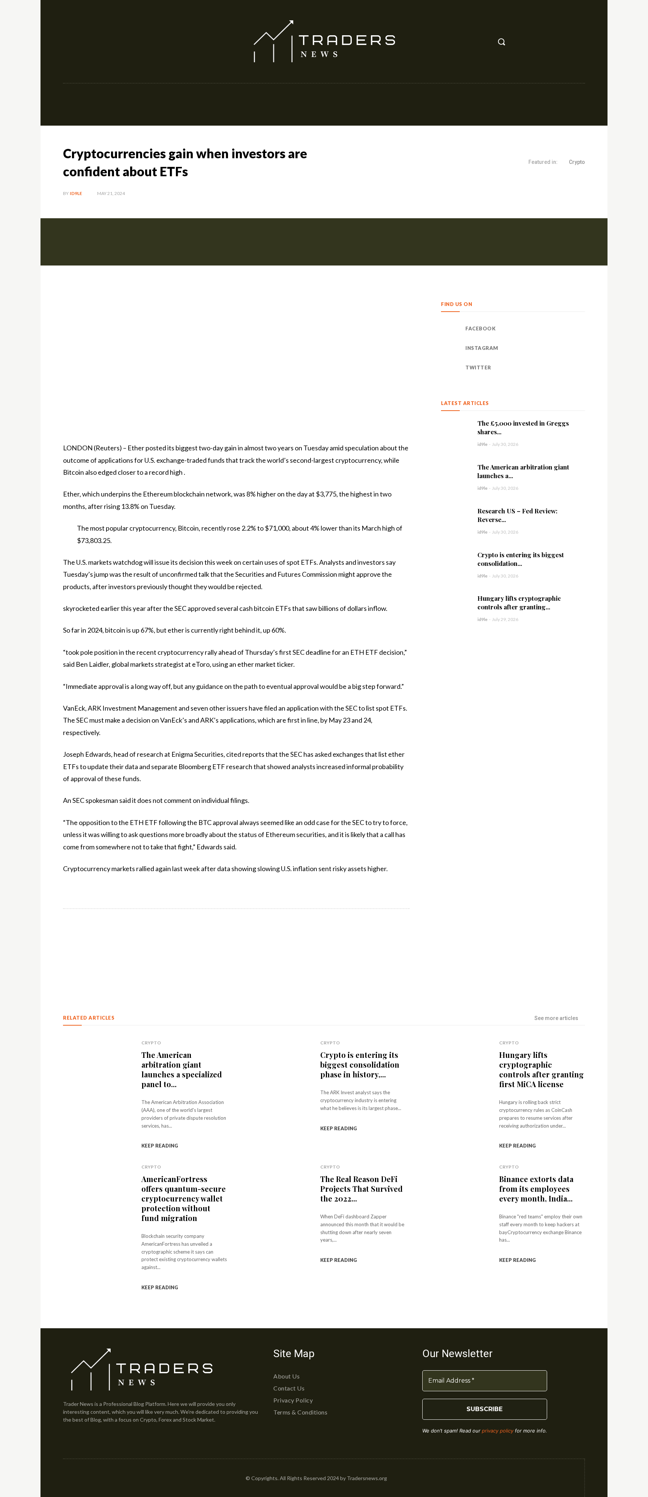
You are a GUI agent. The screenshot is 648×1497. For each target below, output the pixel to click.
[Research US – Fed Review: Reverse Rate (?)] (455, 520)
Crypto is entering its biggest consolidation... (520, 558)
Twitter (478, 367)
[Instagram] (86, 41)
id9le (76, 193)
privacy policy (497, 1431)
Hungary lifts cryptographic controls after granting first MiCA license (541, 1069)
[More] (186, 948)
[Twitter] (102, 41)
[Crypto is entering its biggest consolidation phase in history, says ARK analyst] (455, 564)
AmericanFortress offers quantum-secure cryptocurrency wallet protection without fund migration (183, 1198)
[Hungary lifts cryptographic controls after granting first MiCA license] (455, 608)
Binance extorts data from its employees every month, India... (536, 1188)
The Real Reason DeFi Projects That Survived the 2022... (361, 1188)
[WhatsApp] (168, 948)
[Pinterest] (151, 948)
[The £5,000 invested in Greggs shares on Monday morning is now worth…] (455, 432)
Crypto (577, 162)
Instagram (481, 348)
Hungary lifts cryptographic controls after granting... (519, 602)
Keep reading (159, 1146)
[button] (501, 41)
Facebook (480, 329)
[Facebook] (69, 41)
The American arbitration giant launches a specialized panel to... (181, 1069)
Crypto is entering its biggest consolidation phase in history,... (359, 1064)
